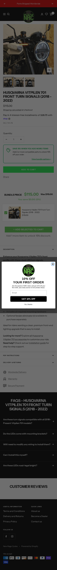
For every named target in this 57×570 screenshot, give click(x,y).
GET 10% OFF (28, 299)
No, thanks (28, 304)
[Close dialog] (52, 264)
